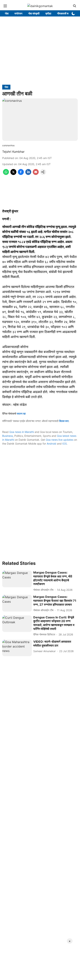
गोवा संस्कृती (33, 13)
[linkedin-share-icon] (28, 174)
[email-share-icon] (36, 174)
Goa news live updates (59, 439)
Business (7, 435)
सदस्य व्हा (21, 413)
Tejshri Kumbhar (13, 151)
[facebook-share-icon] (21, 174)
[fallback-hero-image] (17, 579)
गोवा (7, 13)
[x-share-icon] (13, 174)
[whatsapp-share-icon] (6, 174)
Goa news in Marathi (21, 431)
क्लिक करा (64, 421)
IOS (64, 443)
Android (51, 443)
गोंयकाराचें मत (63, 13)
